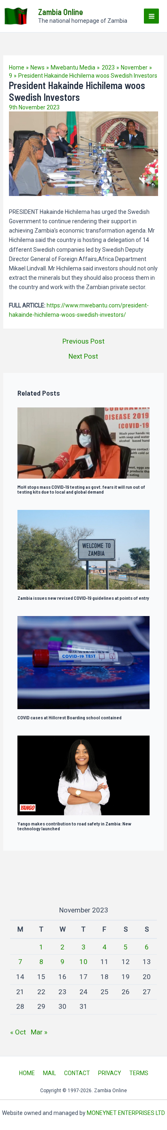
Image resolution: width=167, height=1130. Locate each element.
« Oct (18, 1032)
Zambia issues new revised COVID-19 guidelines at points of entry (83, 598)
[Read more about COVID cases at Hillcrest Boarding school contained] (83, 662)
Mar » (39, 1032)
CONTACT (77, 1073)
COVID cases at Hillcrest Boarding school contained (69, 717)
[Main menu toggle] (151, 16)
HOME (27, 1073)
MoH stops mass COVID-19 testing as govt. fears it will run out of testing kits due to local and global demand (81, 489)
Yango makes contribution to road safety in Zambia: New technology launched (74, 826)
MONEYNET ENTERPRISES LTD (126, 1113)
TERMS (138, 1073)
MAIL (49, 1073)
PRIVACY (109, 1073)
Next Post (83, 356)
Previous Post (83, 341)
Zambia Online (60, 12)
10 (83, 962)
